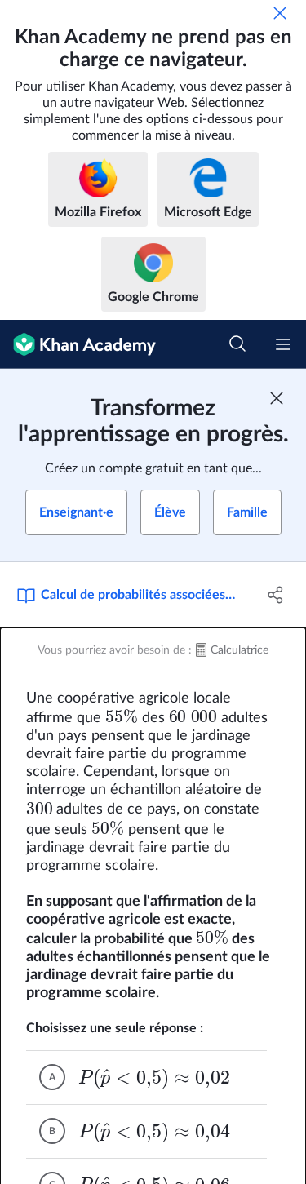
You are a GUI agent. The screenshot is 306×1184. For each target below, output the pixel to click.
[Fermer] (280, 13)
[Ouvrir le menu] (283, 344)
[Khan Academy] (78, 344)
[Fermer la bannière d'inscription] (276, 398)
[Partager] (276, 595)
